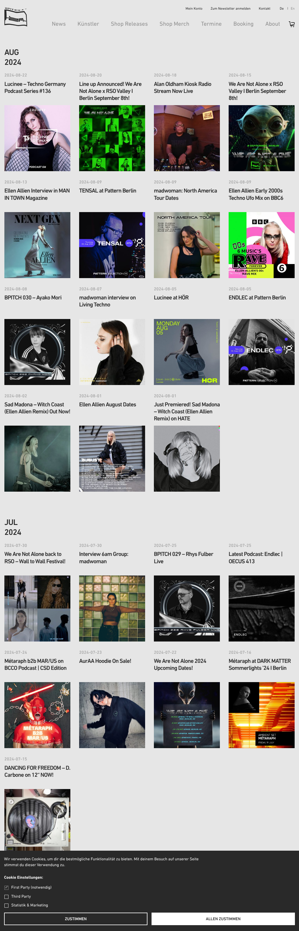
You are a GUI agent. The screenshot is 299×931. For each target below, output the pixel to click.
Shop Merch (174, 24)
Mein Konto (194, 9)
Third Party (21, 896)
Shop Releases (129, 24)
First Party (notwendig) (31, 887)
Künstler (88, 24)
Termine (211, 24)
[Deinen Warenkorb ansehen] (289, 26)
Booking (243, 24)
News (59, 24)
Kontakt (264, 9)
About (272, 24)
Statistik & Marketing (29, 905)
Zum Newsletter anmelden (231, 9)
